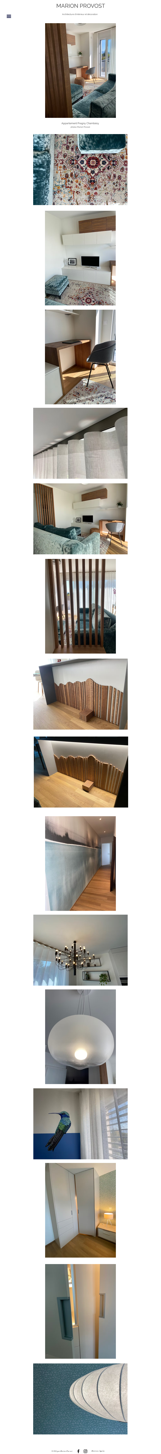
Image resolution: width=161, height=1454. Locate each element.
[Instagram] (85, 1451)
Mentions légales (98, 1451)
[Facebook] (78, 1451)
